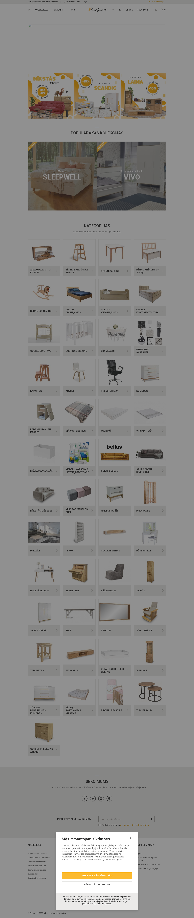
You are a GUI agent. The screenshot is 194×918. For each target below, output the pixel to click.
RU (131, 838)
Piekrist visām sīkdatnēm (97, 875)
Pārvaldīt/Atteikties (97, 884)
